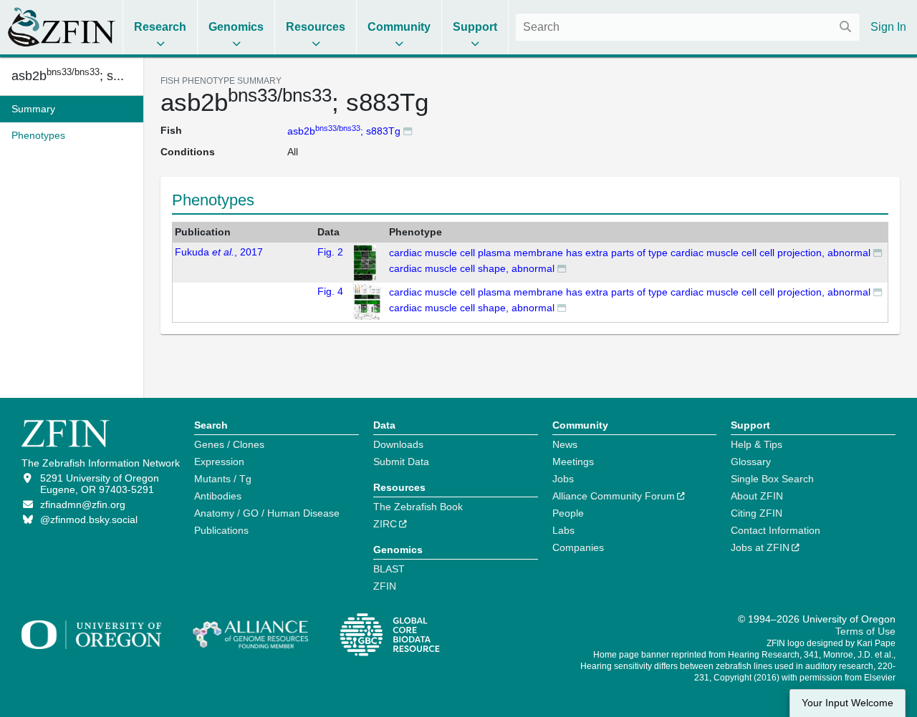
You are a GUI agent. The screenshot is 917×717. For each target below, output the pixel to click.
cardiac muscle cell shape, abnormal (471, 268)
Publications (221, 530)
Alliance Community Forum (613, 496)
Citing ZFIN (756, 513)
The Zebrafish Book (418, 506)
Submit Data (401, 461)
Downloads (398, 444)
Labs (563, 530)
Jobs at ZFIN (760, 547)
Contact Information (775, 530)
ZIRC (385, 524)
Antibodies (217, 496)
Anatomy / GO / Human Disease (267, 513)
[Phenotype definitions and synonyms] (877, 252)
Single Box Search (772, 478)
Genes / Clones (229, 444)
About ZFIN (757, 496)
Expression (219, 461)
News (564, 444)
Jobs (563, 478)
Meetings (573, 461)
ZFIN (384, 586)
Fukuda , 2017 (219, 252)
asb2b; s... (67, 76)
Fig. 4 (330, 291)
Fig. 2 (330, 252)
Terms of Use (865, 631)
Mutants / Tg (222, 478)
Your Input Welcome (847, 703)
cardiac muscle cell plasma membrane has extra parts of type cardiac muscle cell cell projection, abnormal (629, 252)
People (568, 513)
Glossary (751, 461)
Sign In (888, 27)
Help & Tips (756, 444)
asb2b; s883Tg (343, 131)
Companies (578, 547)
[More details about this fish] (407, 130)
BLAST (389, 569)
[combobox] (688, 27)
